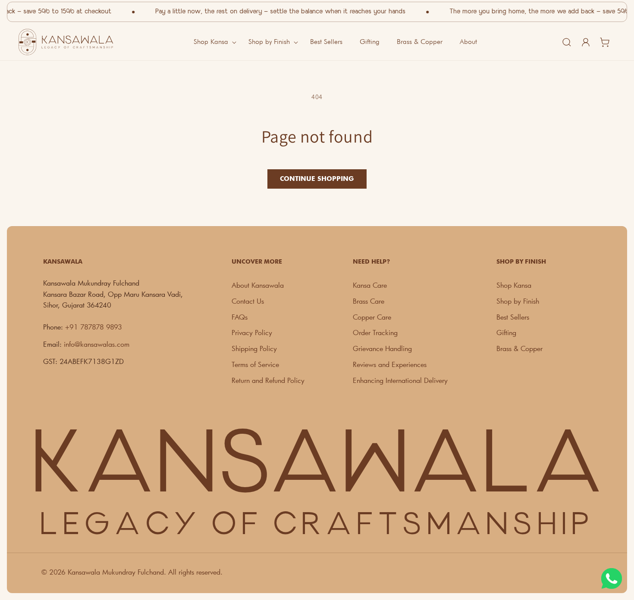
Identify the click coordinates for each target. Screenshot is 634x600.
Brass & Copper (519, 348)
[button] (212, 42)
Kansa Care (370, 284)
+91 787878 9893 (93, 326)
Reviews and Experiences (390, 364)
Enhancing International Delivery (400, 380)
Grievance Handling (382, 348)
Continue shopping (317, 179)
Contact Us (248, 300)
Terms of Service (255, 364)
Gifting (506, 332)
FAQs (240, 316)
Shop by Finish (517, 300)
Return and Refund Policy (268, 380)
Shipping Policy (254, 348)
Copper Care (372, 316)
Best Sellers (512, 316)
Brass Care (368, 300)
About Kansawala (258, 284)
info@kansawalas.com (96, 343)
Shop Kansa (513, 284)
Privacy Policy (252, 332)
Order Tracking (375, 332)
